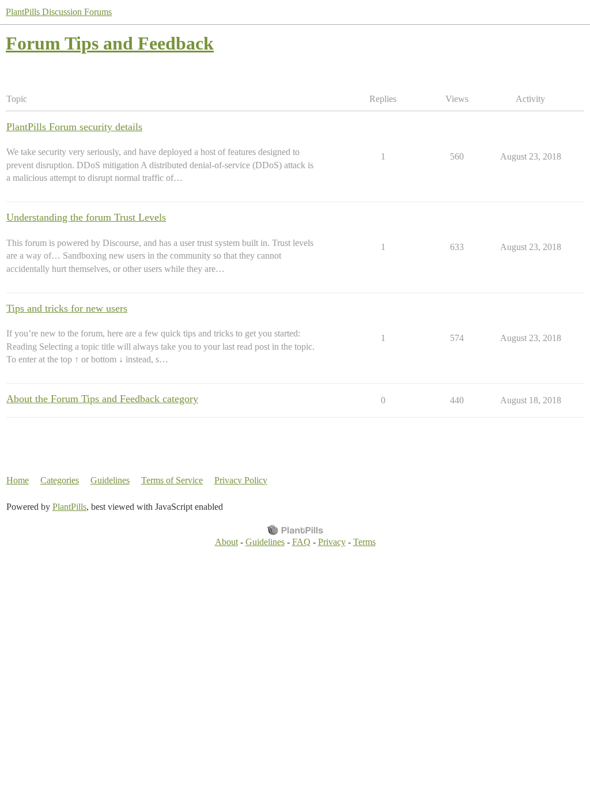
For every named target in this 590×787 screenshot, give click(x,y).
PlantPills (69, 507)
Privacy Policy (240, 480)
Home (17, 480)
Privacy (332, 542)
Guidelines (110, 480)
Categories (59, 480)
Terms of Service (172, 480)
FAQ (301, 542)
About (226, 542)
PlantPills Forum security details (74, 127)
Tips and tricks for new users (66, 308)
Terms (364, 542)
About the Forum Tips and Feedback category (102, 398)
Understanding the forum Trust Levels (86, 217)
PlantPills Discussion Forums (59, 12)
